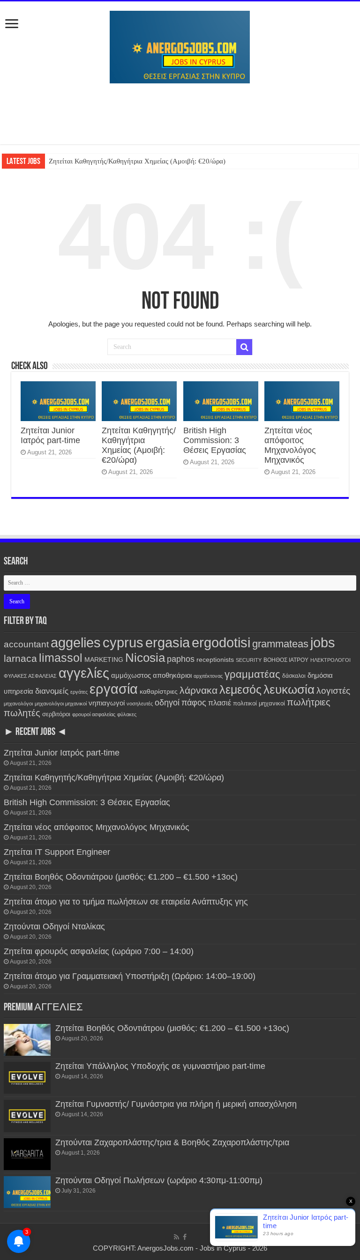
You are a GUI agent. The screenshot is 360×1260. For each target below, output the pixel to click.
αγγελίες (84, 673)
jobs (322, 642)
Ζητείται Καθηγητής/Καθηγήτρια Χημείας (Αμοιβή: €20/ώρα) (137, 161)
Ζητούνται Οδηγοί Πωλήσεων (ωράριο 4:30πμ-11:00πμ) (158, 1180)
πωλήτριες (308, 702)
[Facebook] (185, 1237)
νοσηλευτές (140, 703)
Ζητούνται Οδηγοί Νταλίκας (54, 926)
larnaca (20, 658)
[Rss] (176, 1237)
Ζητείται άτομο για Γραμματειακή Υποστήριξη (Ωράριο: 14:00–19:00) (129, 976)
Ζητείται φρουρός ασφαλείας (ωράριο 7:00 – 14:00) (99, 951)
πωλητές (22, 713)
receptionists (215, 659)
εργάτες (79, 692)
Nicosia (145, 658)
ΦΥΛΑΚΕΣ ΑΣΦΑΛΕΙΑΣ (30, 676)
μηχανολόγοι (18, 703)
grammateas (280, 644)
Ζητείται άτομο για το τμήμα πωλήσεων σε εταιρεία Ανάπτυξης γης (126, 901)
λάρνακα (199, 690)
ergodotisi (221, 642)
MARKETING (103, 659)
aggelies (76, 642)
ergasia (167, 642)
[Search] (244, 347)
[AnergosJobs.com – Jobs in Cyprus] (180, 45)
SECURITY (249, 660)
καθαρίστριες (159, 691)
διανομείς (51, 691)
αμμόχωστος (131, 675)
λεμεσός (240, 689)
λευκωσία (289, 689)
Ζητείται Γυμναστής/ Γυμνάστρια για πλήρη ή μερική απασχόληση (176, 1104)
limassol (60, 658)
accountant (26, 644)
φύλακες (126, 714)
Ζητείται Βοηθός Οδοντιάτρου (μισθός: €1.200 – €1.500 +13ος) (121, 877)
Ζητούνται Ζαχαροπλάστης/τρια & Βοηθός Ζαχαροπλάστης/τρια (172, 1142)
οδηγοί (167, 702)
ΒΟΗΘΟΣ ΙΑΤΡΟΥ (285, 660)
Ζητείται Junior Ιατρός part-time (50, 435)
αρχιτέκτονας (208, 676)
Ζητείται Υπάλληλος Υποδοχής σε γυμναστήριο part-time (160, 1066)
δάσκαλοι (294, 676)
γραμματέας (252, 674)
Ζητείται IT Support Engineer (57, 852)
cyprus (123, 642)
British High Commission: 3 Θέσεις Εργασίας (214, 440)
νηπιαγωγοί (107, 703)
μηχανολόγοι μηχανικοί (61, 703)
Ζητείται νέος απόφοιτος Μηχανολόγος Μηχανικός (290, 445)
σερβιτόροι (56, 714)
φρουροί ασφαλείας (93, 714)
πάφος (193, 702)
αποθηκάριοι (172, 675)
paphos (181, 659)
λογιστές (333, 691)
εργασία (114, 689)
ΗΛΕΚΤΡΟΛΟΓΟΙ (330, 660)
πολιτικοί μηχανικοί (259, 703)
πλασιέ (219, 703)
